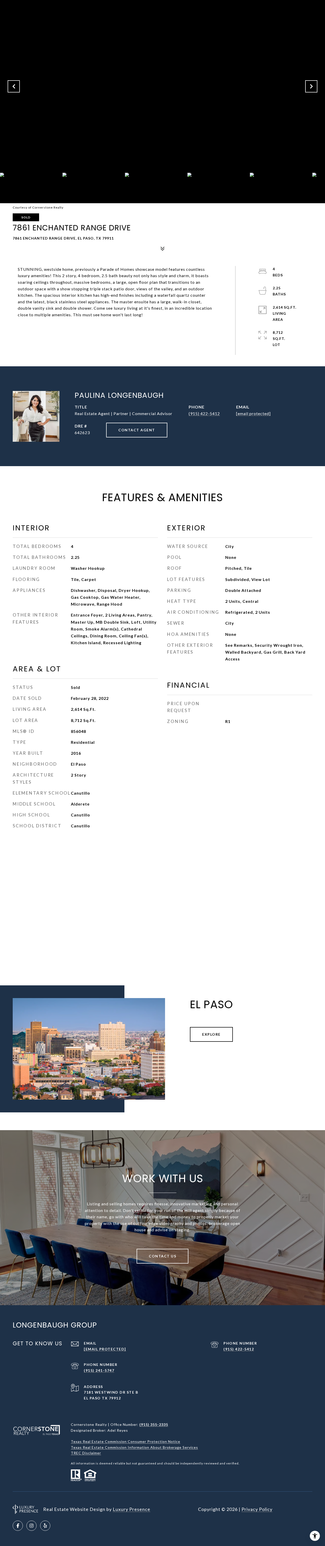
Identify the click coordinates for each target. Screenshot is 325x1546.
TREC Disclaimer (86, 1453)
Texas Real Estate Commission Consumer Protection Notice (125, 1441)
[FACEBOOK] (18, 1526)
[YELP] (45, 1526)
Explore (211, 1034)
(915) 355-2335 (153, 1424)
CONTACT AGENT (136, 430)
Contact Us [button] (162, 1256)
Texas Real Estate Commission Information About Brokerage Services (134, 1447)
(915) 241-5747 (99, 1370)
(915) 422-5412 (204, 413)
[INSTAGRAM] (31, 1526)
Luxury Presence (131, 1509)
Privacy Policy (256, 1509)
